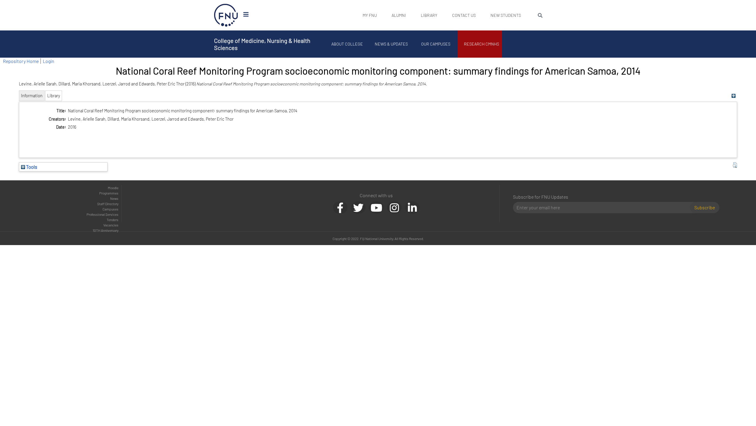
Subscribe (704, 207)
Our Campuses (435, 43)
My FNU (370, 15)
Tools (31, 167)
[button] (735, 165)
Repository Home (21, 61)
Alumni (399, 15)
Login (48, 61)
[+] (733, 95)
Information (32, 95)
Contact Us (464, 15)
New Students (506, 15)
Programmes (108, 193)
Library (429, 15)
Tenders (112, 220)
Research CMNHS (481, 43)
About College (347, 43)
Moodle (113, 188)
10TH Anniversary (105, 230)
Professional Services (102, 214)
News (114, 198)
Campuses (110, 209)
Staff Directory (107, 204)
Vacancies (110, 225)
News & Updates (391, 43)
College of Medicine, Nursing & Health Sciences (262, 44)
